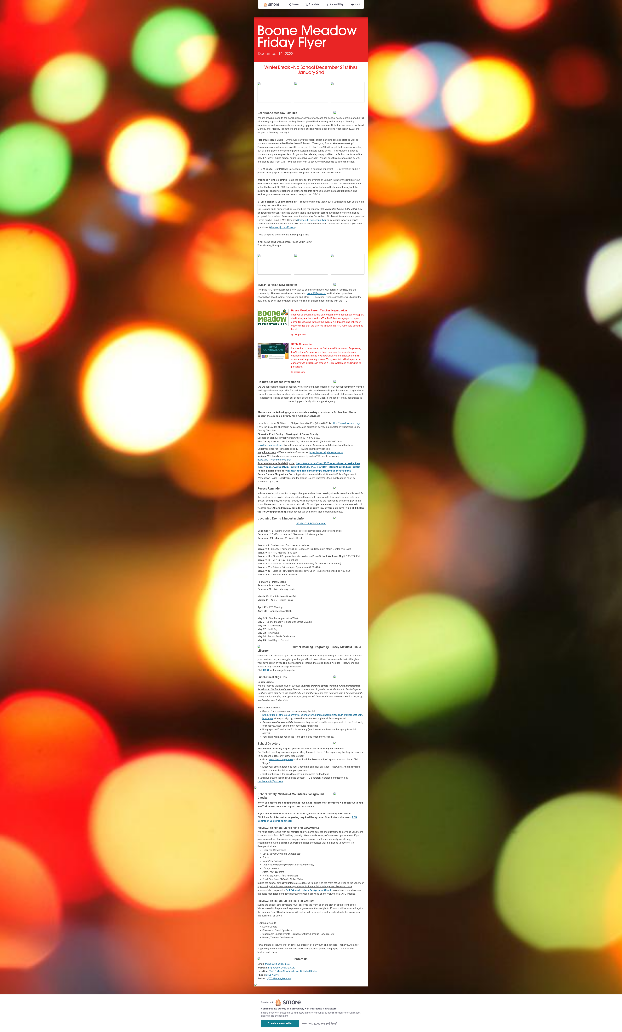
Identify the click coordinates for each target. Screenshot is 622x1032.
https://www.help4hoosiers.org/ (326, 452)
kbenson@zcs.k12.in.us (282, 227)
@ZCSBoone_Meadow (279, 978)
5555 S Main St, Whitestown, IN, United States (293, 971)
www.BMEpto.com (316, 293)
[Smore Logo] (271, 4)
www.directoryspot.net (281, 759)
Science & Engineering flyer (311, 220)
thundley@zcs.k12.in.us (277, 963)
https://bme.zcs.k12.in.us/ (281, 967)
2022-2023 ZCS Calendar (311, 523)
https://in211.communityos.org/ (274, 459)
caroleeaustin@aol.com (270, 781)
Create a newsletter (280, 1023)
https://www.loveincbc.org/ (346, 423)
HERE (266, 670)
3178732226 (272, 975)
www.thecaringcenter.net (271, 445)
